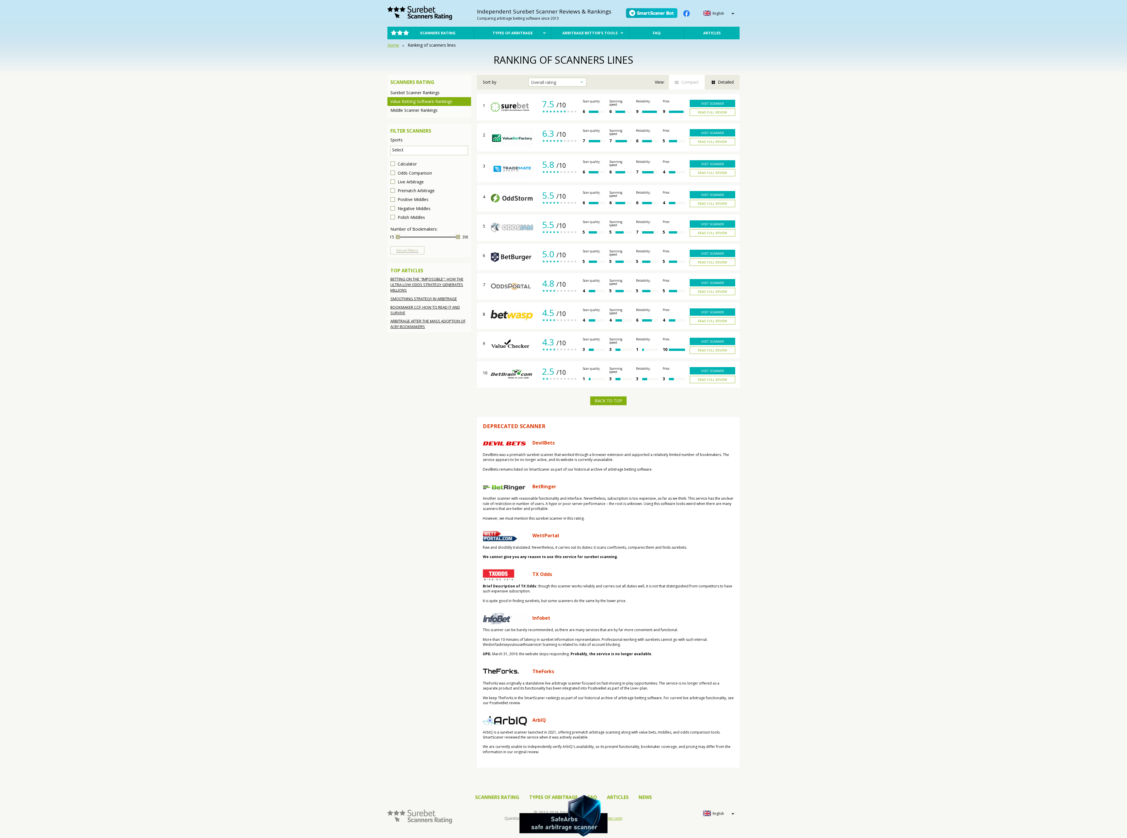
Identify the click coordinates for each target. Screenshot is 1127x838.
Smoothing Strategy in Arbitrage (423, 298)
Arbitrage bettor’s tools (590, 33)
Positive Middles (412, 199)
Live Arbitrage (410, 182)
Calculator (407, 164)
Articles (712, 33)
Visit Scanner (712, 103)
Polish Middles (411, 217)
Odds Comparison (414, 173)
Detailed (726, 82)
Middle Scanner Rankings (414, 110)
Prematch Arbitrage (416, 190)
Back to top (608, 400)
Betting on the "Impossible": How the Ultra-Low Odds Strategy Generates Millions (426, 284)
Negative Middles (414, 208)
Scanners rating (437, 33)
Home (393, 45)
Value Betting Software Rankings (421, 101)
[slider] (398, 237)
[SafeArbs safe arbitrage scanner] (563, 815)
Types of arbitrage (512, 33)
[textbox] (430, 149)
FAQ (657, 33)
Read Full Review (712, 112)
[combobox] (429, 150)
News (645, 797)
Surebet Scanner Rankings (415, 92)
